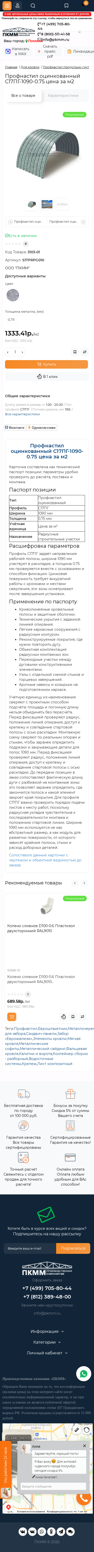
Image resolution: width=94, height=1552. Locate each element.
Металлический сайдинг (42, 1048)
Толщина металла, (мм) (24, 311)
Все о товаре (23, 95)
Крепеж (29, 1063)
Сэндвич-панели (41, 1033)
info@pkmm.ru (47, 1313)
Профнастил (25, 1028)
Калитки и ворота (35, 1053)
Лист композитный (54, 1063)
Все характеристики (22, 414)
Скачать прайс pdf (50, 51)
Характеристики (63, 95)
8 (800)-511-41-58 (55, 34)
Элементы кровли (50, 1038)
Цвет (9, 284)
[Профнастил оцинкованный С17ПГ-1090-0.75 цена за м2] (47, 151)
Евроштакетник (52, 1028)
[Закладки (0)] (66, 6)
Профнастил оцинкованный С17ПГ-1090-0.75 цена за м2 (47, 451)
